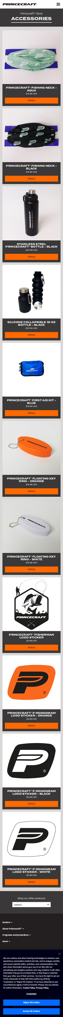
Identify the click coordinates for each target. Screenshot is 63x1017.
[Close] (59, 953)
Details (31, 100)
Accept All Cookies (31, 1011)
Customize (31, 994)
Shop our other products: (32, 898)
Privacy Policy (42, 988)
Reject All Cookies (31, 1002)
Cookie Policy (29, 988)
